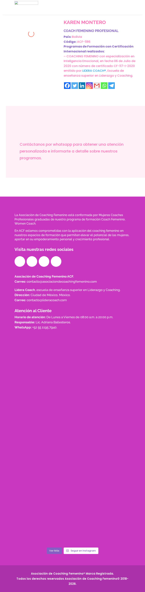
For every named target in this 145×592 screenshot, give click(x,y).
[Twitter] (74, 85)
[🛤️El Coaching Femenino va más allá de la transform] (72, 488)
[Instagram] (89, 85)
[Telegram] (111, 85)
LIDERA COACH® (94, 70)
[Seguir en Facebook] (20, 261)
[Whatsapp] (104, 85)
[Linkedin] (82, 85)
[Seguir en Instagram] (32, 261)
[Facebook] (67, 85)
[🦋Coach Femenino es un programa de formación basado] (72, 510)
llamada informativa (75, 172)
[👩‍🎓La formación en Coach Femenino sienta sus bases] (111, 488)
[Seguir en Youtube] (56, 261)
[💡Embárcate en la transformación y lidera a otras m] (33, 488)
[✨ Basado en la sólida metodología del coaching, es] (33, 510)
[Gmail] (96, 85)
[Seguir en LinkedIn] (44, 261)
